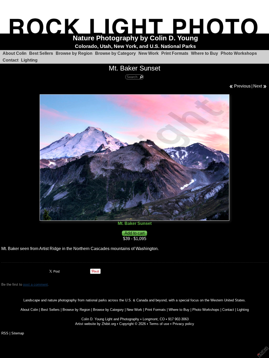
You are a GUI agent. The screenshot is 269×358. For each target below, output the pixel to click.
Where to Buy (204, 53)
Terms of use (159, 324)
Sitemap (17, 333)
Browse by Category (115, 53)
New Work (148, 53)
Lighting (29, 60)
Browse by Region (74, 53)
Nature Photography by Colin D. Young (135, 38)
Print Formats (174, 53)
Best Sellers (41, 53)
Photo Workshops (239, 53)
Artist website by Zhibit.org (95, 324)
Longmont (150, 319)
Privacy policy (183, 324)
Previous (242, 86)
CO (162, 319)
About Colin (15, 53)
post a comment (35, 284)
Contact (10, 60)
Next (257, 86)
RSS (4, 333)
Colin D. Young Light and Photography (110, 319)
